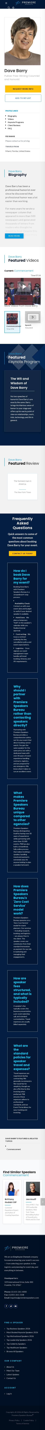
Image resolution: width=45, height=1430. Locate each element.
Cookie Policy (28, 1420)
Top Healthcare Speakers (16, 1347)
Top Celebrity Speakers (16, 1344)
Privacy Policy (14, 1420)
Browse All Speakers (14, 1351)
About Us (10, 1367)
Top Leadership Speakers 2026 (19, 1340)
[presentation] (42, 1202)
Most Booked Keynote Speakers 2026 (22, 1332)
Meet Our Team (12, 1370)
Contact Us (11, 1378)
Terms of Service (22, 1423)
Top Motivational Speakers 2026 (20, 1336)
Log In (9, 1394)
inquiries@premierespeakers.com (24, 1297)
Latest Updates (12, 1374)
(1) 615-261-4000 (19, 1291)
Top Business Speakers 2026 (18, 1328)
